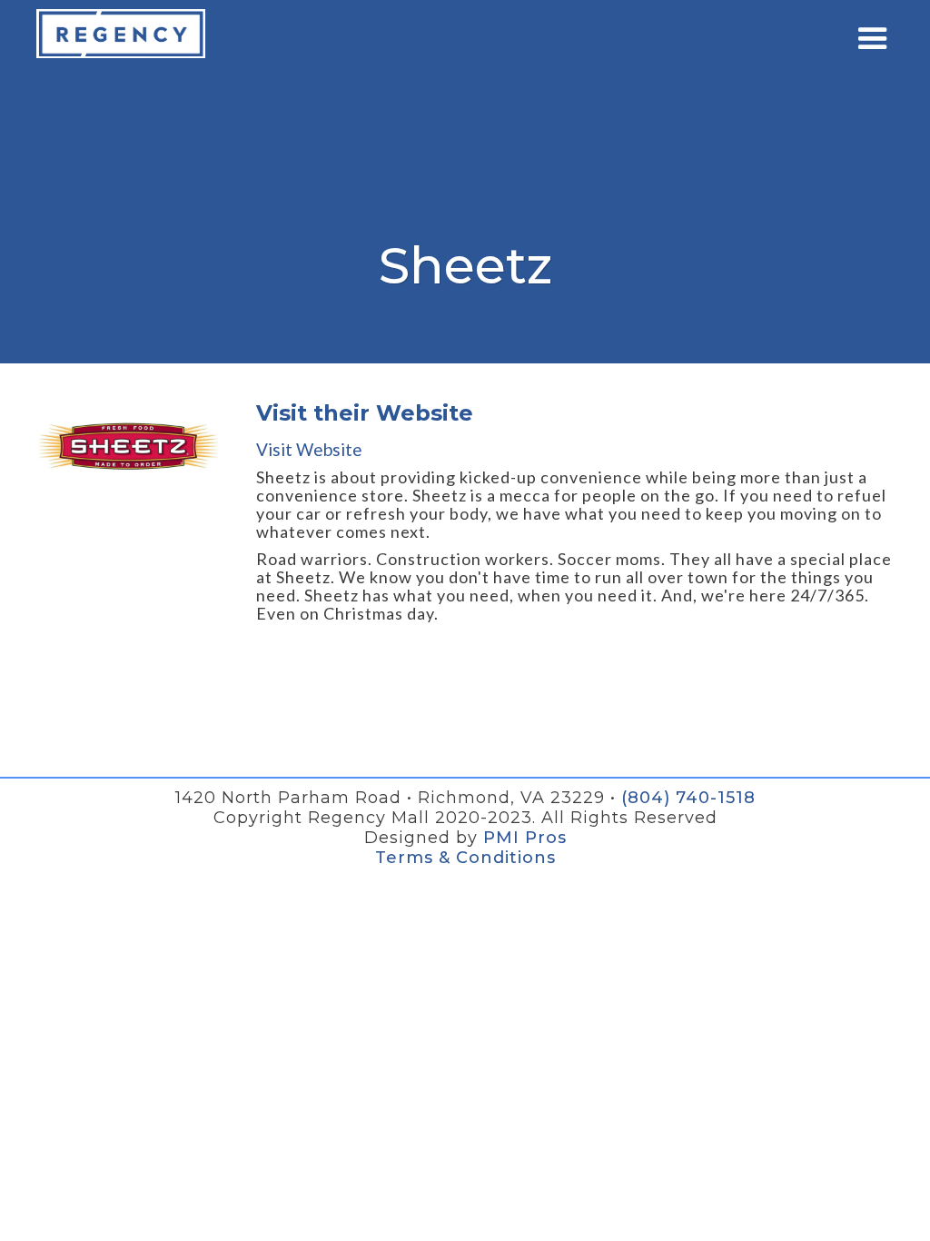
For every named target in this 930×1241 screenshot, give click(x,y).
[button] (873, 39)
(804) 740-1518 (688, 798)
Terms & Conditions (465, 858)
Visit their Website (364, 413)
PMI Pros (525, 838)
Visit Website (309, 450)
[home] (120, 33)
